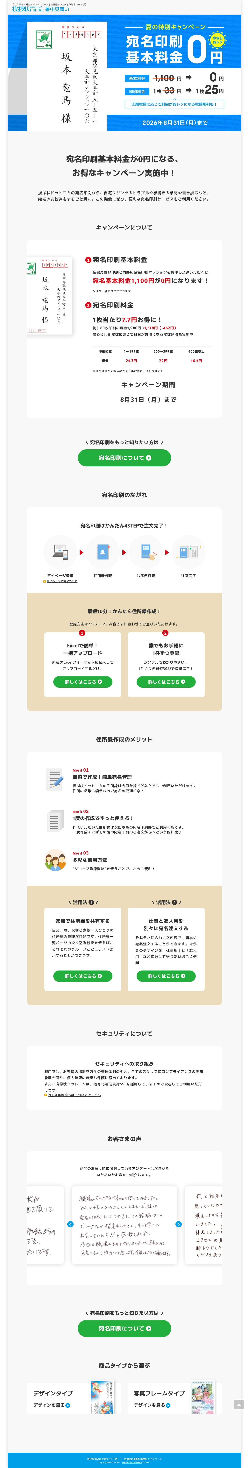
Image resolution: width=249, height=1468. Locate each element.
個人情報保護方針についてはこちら (74, 1094)
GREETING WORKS (132, 1462)
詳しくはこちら (80, 682)
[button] (70, 1224)
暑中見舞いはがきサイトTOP (102, 1458)
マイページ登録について (62, 581)
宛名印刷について (122, 457)
